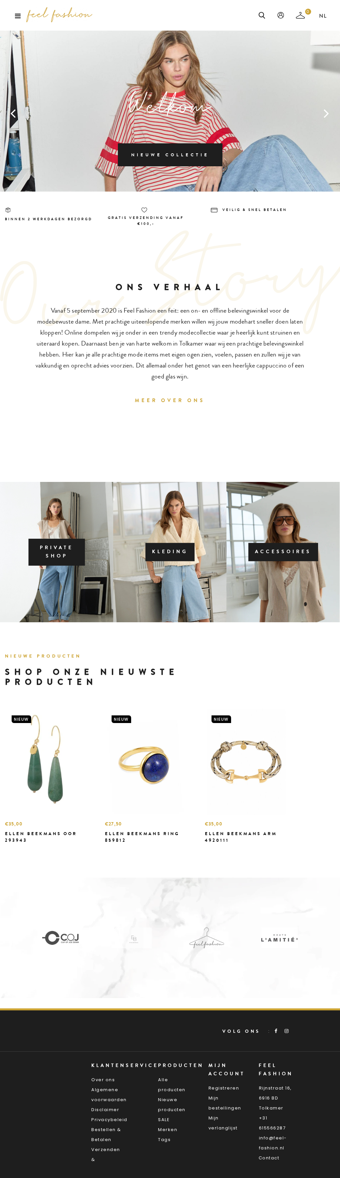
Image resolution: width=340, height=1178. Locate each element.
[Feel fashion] (59, 14)
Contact (269, 1158)
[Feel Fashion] (206, 938)
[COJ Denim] (60, 938)
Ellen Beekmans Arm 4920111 (241, 836)
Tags (164, 1139)
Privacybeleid (109, 1119)
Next (326, 113)
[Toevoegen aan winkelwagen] (11, 852)
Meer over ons (170, 400)
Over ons (103, 1080)
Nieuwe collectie (170, 155)
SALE (164, 1119)
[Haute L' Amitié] (279, 938)
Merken (167, 1129)
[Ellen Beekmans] (133, 938)
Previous (13, 113)
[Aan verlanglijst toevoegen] (26, 852)
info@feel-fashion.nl (273, 1143)
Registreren (224, 1088)
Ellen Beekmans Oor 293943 (41, 836)
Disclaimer (105, 1109)
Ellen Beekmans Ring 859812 (142, 836)
